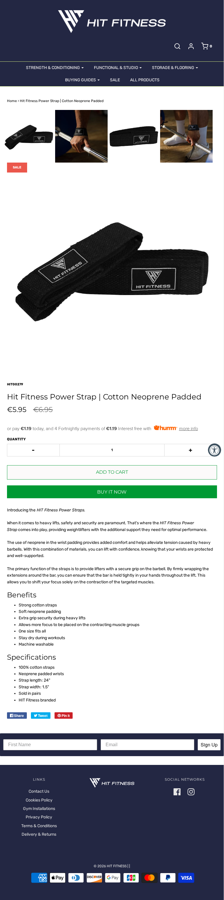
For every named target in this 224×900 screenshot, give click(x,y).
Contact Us (39, 791)
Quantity (16, 439)
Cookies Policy (39, 800)
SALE (115, 79)
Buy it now (112, 492)
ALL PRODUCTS (145, 79)
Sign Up (209, 744)
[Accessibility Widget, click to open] (214, 450)
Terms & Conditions (39, 825)
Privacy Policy (39, 817)
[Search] (177, 46)
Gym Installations (39, 808)
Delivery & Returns (39, 834)
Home (12, 101)
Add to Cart (112, 472)
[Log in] (191, 46)
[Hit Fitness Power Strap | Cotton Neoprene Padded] (29, 136)
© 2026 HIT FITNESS (110, 866)
